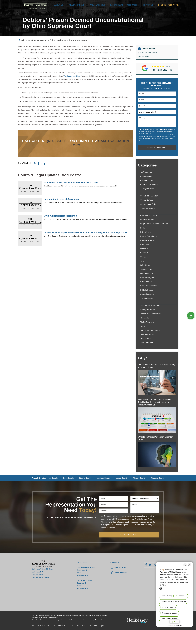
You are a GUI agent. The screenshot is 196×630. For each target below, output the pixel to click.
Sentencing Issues (147, 294)
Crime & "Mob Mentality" (149, 196)
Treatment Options (147, 334)
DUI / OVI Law (145, 232)
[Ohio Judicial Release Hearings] (30, 222)
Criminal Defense (146, 200)
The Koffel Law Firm (50, 626)
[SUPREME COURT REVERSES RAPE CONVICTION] (30, 188)
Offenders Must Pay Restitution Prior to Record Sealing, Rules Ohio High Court (85, 232)
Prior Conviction (148, 298)
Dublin (142, 228)
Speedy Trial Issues (147, 310)
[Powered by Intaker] (179, 625)
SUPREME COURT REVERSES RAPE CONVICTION (71, 182)
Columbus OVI (37, 575)
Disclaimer (85, 626)
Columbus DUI (37, 572)
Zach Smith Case (146, 343)
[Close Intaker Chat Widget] (189, 564)
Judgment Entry (148, 189)
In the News (145, 265)
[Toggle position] (185, 564)
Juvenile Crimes (146, 269)
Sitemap (104, 626)
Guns (142, 261)
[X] (150, 564)
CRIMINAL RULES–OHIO (149, 215)
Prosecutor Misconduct (148, 286)
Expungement (145, 244)
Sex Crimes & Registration (150, 305)
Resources (132, 5)
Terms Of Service (95, 626)
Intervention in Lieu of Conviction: (61, 199)
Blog (23, 40)
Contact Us (147, 5)
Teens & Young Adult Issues (150, 314)
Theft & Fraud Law (147, 322)
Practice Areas (76, 5)
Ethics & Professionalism (149, 236)
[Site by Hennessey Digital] (137, 620)
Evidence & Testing (147, 240)
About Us (58, 5)
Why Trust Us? (144, 56)
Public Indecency (146, 290)
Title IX (142, 326)
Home (19, 40)
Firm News (144, 249)
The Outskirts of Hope (72, 76)
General (143, 257)
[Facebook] (38, 163)
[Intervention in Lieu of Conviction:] (30, 205)
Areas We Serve (97, 5)
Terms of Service (108, 528)
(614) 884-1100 (58, 141)
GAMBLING (144, 253)
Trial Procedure (145, 338)
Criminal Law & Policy (148, 204)
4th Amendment (146, 172)
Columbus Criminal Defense (43, 569)
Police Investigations (147, 277)
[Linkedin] (43, 163)
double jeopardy (148, 208)
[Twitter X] (34, 163)
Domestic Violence (147, 220)
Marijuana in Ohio (146, 273)
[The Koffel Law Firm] (35, 5)
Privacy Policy (161, 138)
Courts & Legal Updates (35, 40)
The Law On (144, 318)
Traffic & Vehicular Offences (150, 330)
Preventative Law (146, 282)
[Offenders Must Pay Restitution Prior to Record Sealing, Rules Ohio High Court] (30, 238)
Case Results (116, 5)
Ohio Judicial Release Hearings (60, 216)
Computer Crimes (146, 180)
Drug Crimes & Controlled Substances (154, 224)
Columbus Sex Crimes (40, 578)
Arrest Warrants (145, 176)
